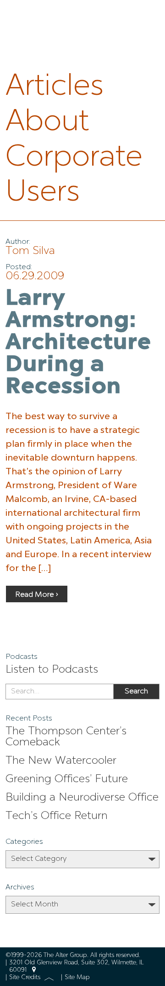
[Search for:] (59, 691)
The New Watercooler (61, 761)
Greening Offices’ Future (67, 779)
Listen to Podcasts (52, 669)
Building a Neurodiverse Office (82, 797)
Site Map (77, 977)
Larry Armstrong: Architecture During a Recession (78, 343)
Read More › (36, 595)
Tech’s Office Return (57, 816)
